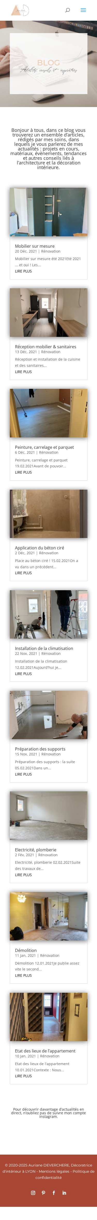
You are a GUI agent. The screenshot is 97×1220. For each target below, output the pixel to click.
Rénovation (51, 251)
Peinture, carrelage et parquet (44, 447)
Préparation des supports (40, 749)
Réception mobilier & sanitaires (45, 347)
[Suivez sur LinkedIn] (64, 1193)
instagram (48, 1116)
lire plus (23, 271)
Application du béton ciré (39, 548)
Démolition (26, 950)
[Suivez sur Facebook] (54, 1193)
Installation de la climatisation (44, 648)
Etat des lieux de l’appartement (45, 1051)
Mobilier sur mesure (35, 246)
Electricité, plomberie (35, 850)
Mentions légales (54, 1171)
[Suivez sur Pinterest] (43, 1193)
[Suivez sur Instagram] (33, 1193)
